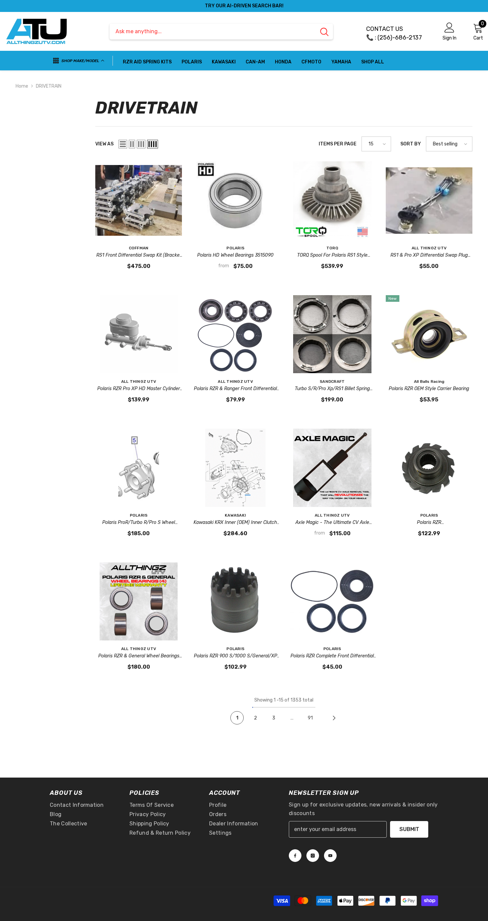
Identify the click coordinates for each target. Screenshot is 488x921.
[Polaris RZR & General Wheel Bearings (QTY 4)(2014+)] (138, 601)
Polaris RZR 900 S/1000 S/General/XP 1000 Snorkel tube (235, 656)
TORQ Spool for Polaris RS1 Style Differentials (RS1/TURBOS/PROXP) (332, 255)
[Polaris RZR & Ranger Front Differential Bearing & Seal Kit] (235, 334)
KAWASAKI (235, 515)
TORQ (332, 248)
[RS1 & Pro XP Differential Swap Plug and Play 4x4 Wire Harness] (429, 200)
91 (310, 718)
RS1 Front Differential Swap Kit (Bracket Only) (138, 255)
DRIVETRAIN (48, 86)
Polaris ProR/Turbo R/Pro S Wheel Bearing (138, 523)
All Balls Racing (429, 381)
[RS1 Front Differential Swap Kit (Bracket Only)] (138, 200)
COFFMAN (139, 248)
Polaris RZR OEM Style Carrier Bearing (429, 388)
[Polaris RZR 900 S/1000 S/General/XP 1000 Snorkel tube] (235, 601)
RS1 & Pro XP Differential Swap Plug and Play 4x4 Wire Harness (429, 255)
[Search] (221, 32)
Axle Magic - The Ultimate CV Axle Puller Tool (332, 523)
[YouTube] (330, 855)
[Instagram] (312, 855)
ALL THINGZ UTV (429, 248)
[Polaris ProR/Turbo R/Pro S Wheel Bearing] (138, 468)
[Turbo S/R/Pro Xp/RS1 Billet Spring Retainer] (332, 334)
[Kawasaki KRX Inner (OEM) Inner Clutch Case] (235, 468)
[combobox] (213, 32)
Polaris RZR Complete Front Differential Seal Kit (332, 656)
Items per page (338, 144)
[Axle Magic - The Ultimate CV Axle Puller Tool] (332, 468)
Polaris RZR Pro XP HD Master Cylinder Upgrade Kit (138, 389)
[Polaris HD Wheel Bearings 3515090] (235, 200)
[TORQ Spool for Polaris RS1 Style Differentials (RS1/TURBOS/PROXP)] (332, 200)
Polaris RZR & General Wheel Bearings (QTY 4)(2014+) (138, 656)
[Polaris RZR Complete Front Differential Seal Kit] (332, 601)
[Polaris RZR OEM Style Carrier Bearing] (429, 334)
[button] (123, 144)
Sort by (410, 144)
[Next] (334, 718)
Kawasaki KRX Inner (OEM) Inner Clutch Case (235, 523)
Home (22, 86)
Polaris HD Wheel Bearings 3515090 (235, 255)
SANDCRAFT (332, 381)
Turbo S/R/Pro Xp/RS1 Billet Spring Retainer (332, 389)
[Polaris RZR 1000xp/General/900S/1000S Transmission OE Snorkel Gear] (429, 468)
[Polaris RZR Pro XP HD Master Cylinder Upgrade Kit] (138, 334)
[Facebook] (295, 855)
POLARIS (235, 248)
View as (104, 144)
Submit (409, 829)
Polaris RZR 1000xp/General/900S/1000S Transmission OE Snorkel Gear (429, 523)
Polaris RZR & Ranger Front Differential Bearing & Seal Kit (235, 389)
